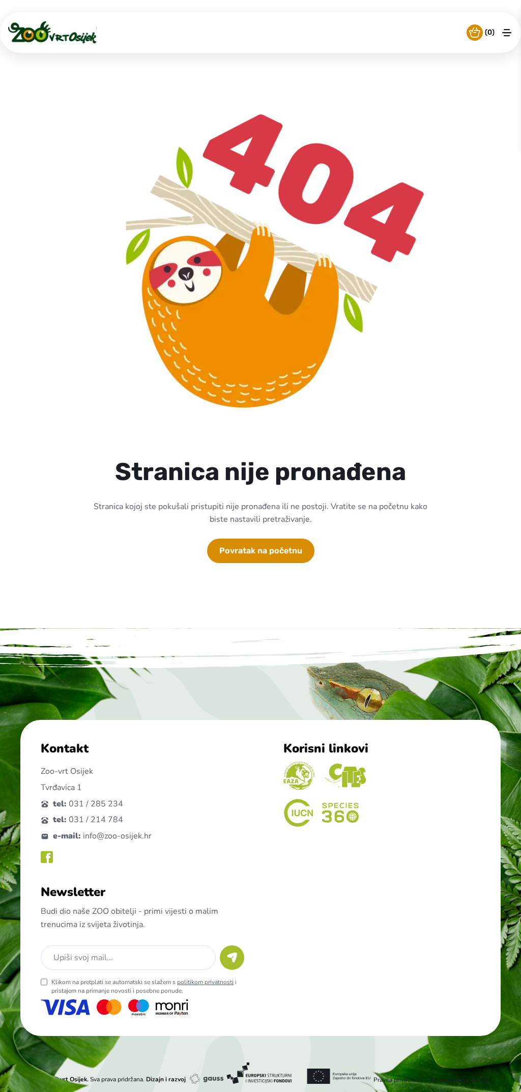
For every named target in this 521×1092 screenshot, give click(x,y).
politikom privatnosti (205, 982)
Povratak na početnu (260, 550)
